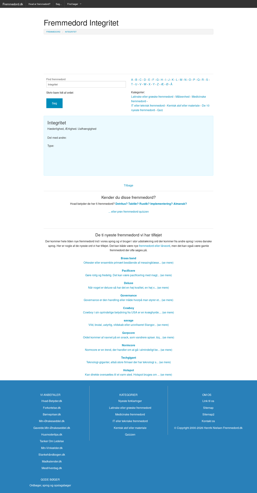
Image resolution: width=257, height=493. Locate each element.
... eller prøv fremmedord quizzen (128, 211)
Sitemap (208, 408)
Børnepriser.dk (52, 414)
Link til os (208, 401)
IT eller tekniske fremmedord (130, 421)
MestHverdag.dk (52, 468)
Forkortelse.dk (52, 408)
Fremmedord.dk (13, 4)
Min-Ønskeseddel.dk (52, 421)
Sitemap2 (208, 414)
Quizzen (130, 434)
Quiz (160, 110)
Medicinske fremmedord (130, 414)
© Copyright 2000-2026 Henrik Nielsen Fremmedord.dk (208, 428)
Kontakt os (208, 421)
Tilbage (128, 185)
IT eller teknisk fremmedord (148, 105)
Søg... (59, 4)
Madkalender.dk (52, 461)
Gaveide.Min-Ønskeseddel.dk (51, 428)
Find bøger (72, 4)
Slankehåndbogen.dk (51, 454)
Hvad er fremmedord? (39, 4)
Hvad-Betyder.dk (51, 401)
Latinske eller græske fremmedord (152, 97)
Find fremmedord (56, 79)
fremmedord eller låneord (154, 246)
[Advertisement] (170, 143)
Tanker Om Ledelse (52, 441)
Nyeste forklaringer (130, 401)
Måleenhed (183, 97)
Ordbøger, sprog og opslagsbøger (50, 485)
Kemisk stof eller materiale (183, 105)
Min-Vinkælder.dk (52, 448)
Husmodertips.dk (51, 434)
